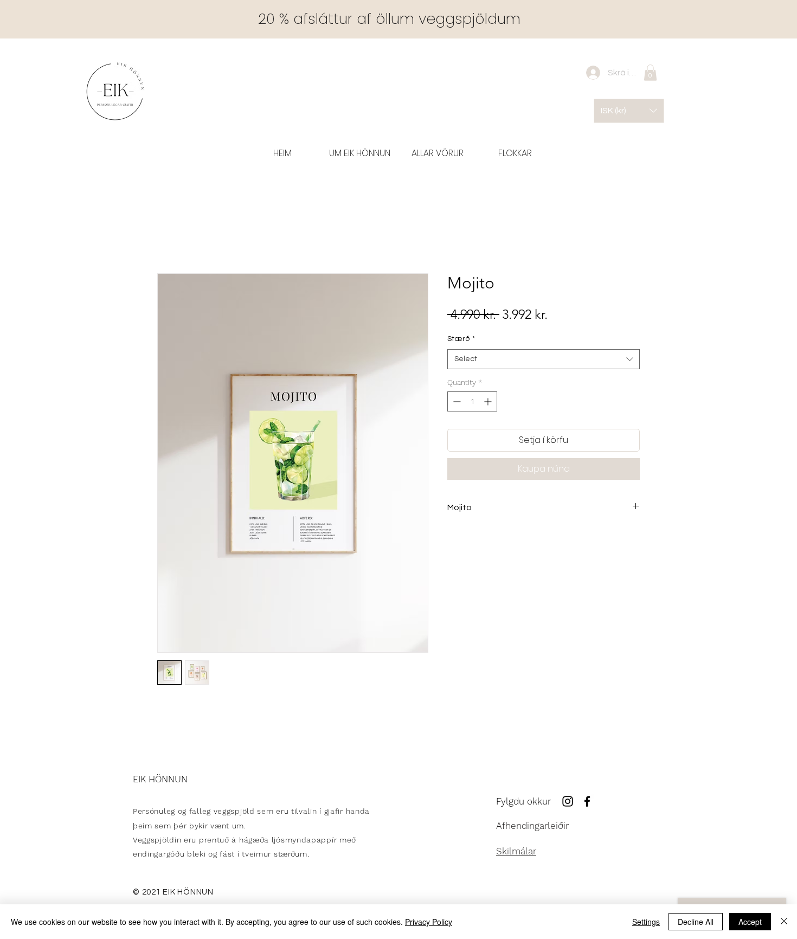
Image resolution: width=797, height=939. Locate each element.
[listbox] (629, 111)
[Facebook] (587, 803)
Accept (750, 921)
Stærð (461, 341)
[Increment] (489, 403)
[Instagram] (568, 803)
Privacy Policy (428, 921)
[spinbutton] (472, 403)
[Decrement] (455, 403)
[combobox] (543, 361)
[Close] (783, 921)
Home (169, 236)
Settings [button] (646, 921)
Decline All (696, 921)
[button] (515, 153)
